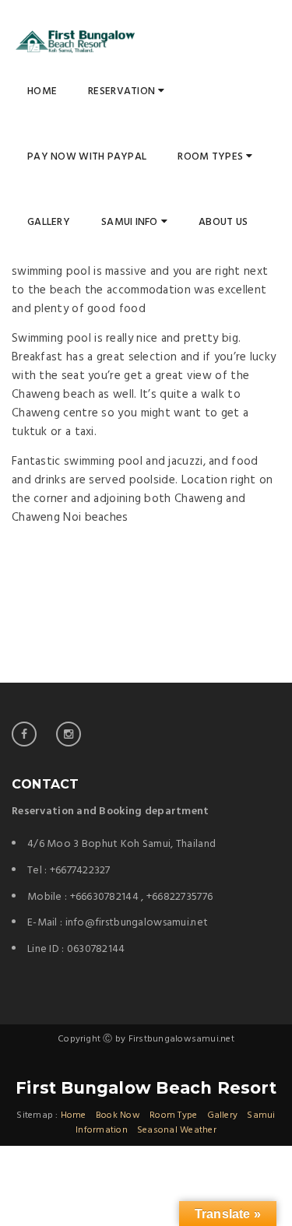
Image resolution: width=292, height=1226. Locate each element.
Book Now (118, 1115)
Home (42, 91)
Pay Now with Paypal (86, 157)
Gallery (48, 222)
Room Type (173, 1115)
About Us (223, 222)
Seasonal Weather (176, 1130)
